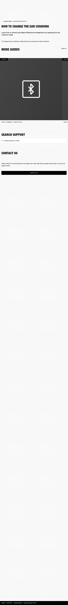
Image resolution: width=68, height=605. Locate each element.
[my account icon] (57, 8)
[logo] (7, 7)
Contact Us (34, 173)
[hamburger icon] (63, 8)
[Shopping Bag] (60, 8)
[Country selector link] (63, 3)
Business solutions (33, 3)
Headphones (8, 21)
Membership (43, 3)
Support (50, 8)
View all (64, 48)
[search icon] (55, 8)
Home (3, 603)
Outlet (59, 3)
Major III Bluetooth (20, 21)
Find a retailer (52, 3)
